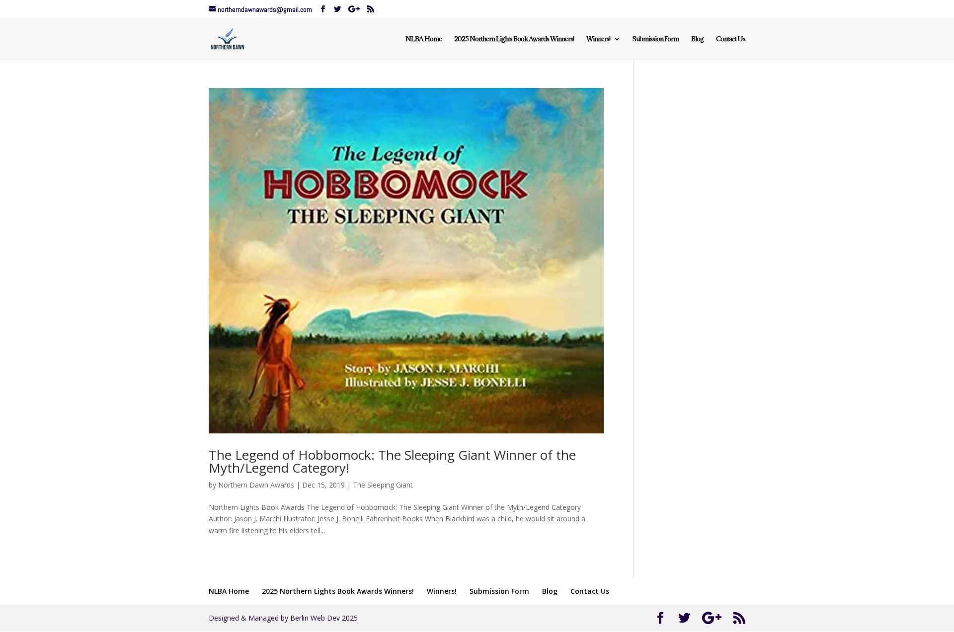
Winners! (598, 39)
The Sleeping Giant (383, 485)
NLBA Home (423, 39)
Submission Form (656, 39)
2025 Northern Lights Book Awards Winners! (514, 39)
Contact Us (730, 39)
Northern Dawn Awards (256, 485)
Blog (697, 39)
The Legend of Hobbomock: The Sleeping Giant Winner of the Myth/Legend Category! (392, 461)
